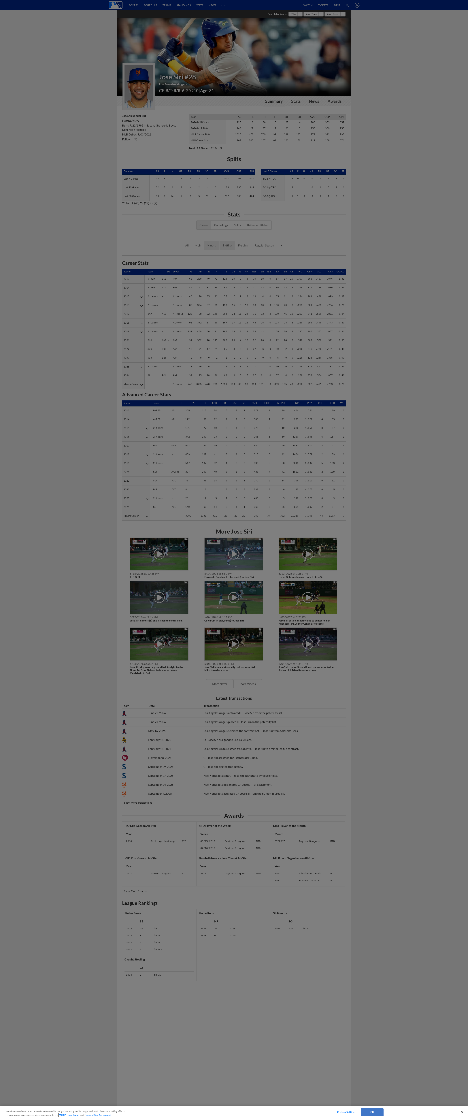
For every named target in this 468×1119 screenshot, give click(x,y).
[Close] (462, 1112)
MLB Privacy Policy (69, 1115)
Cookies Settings (346, 1112)
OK (372, 1112)
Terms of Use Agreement (97, 1115)
